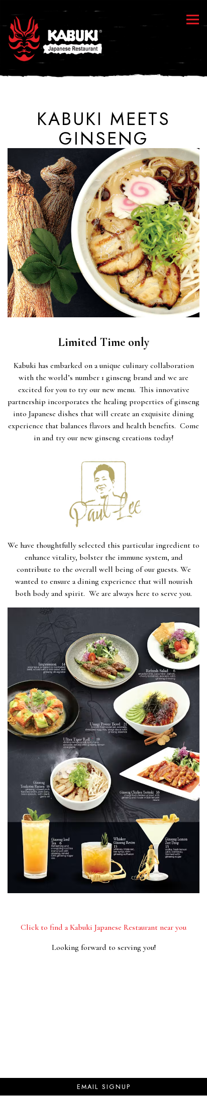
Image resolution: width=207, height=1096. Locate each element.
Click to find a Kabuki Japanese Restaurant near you (103, 927)
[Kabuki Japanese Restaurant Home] (55, 38)
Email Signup (104, 1086)
